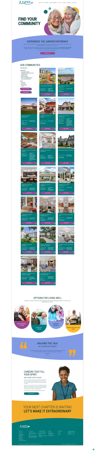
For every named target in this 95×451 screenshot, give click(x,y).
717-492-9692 (61, 220)
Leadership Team (22, 434)
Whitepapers (50, 432)
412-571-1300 (61, 249)
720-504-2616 (24, 278)
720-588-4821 (61, 190)
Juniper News (69, 2)
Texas (22, 86)
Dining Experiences (41, 433)
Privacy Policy (21, 439)
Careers (64, 2)
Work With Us (31, 393)
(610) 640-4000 (43, 90)
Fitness (39, 434)
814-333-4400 (24, 219)
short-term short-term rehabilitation (51, 48)
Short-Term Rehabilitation (26, 77)
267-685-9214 (24, 155)
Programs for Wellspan (42, 432)
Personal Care (24, 75)
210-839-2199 (61, 91)
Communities (60, 2)
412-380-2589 (42, 220)
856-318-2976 (42, 280)
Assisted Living (24, 74)
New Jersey (23, 83)
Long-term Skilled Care (26, 79)
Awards (20, 436)
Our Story (40, 2)
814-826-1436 (61, 123)
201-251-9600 (24, 249)
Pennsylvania (24, 85)
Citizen (67, 444)
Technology (40, 436)
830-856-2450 (24, 124)
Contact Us (47, 53)
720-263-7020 (42, 123)
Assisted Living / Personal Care (27, 73)
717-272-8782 (42, 189)
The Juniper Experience (53, 2)
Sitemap (20, 438)
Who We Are (21, 432)
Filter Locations (26, 88)
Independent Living (25, 71)
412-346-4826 (24, 189)
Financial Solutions (51, 433)
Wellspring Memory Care (33, 435)
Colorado (23, 82)
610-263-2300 (61, 157)
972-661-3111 (42, 249)
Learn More (47, 94)
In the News (50, 434)
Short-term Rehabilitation (33, 436)
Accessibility (21, 437)
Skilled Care (73, 328)
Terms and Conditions (22, 440)
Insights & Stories (51, 435)
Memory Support (24, 76)
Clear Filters (26, 92)
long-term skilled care (65, 48)
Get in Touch (74, 2)
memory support (38, 48)
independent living (64, 47)
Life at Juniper (45, 2)
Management (21, 435)
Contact (59, 434)
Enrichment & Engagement (42, 435)
